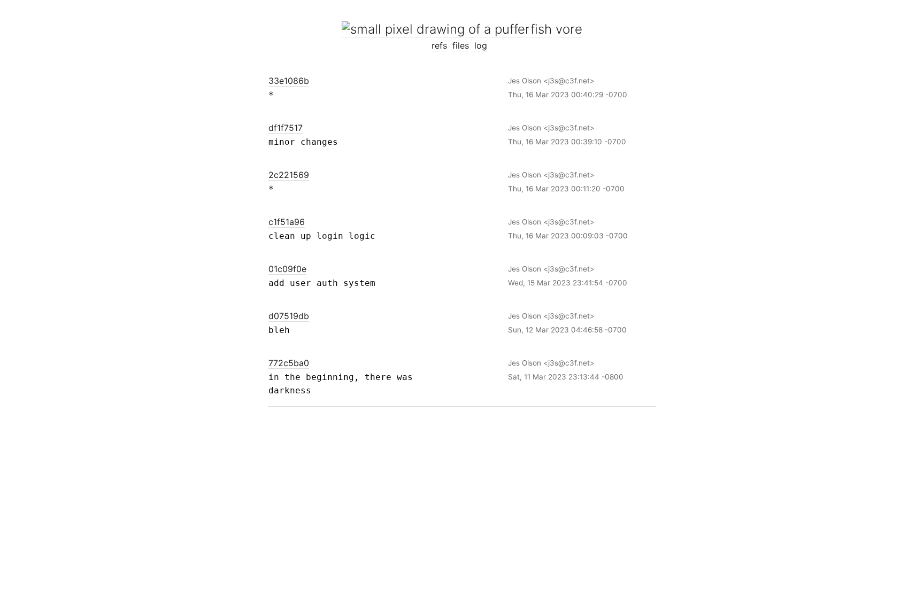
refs (439, 45)
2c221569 (288, 174)
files (460, 45)
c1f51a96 (286, 221)
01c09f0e (287, 268)
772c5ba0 (288, 363)
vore (569, 29)
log (480, 45)
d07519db (288, 316)
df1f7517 (285, 127)
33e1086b (288, 80)
